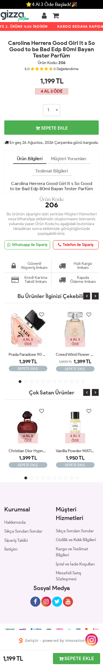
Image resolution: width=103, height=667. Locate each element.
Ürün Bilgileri (30, 158)
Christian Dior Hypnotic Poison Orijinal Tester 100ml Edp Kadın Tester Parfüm (28, 450)
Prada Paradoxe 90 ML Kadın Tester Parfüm (28, 354)
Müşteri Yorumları (68, 158)
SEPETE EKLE (54, 128)
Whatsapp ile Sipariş (29, 244)
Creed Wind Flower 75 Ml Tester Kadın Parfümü (75, 354)
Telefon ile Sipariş (78, 244)
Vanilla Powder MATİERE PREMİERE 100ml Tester (75, 450)
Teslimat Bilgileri (51, 171)
